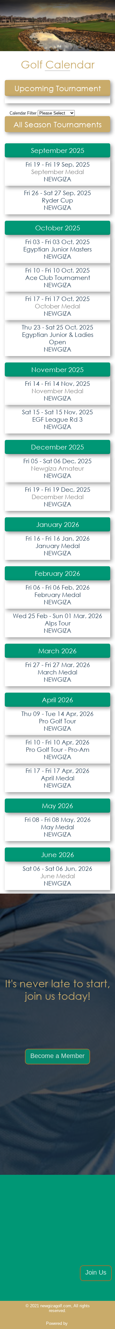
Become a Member (57, 1055)
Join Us (95, 1272)
